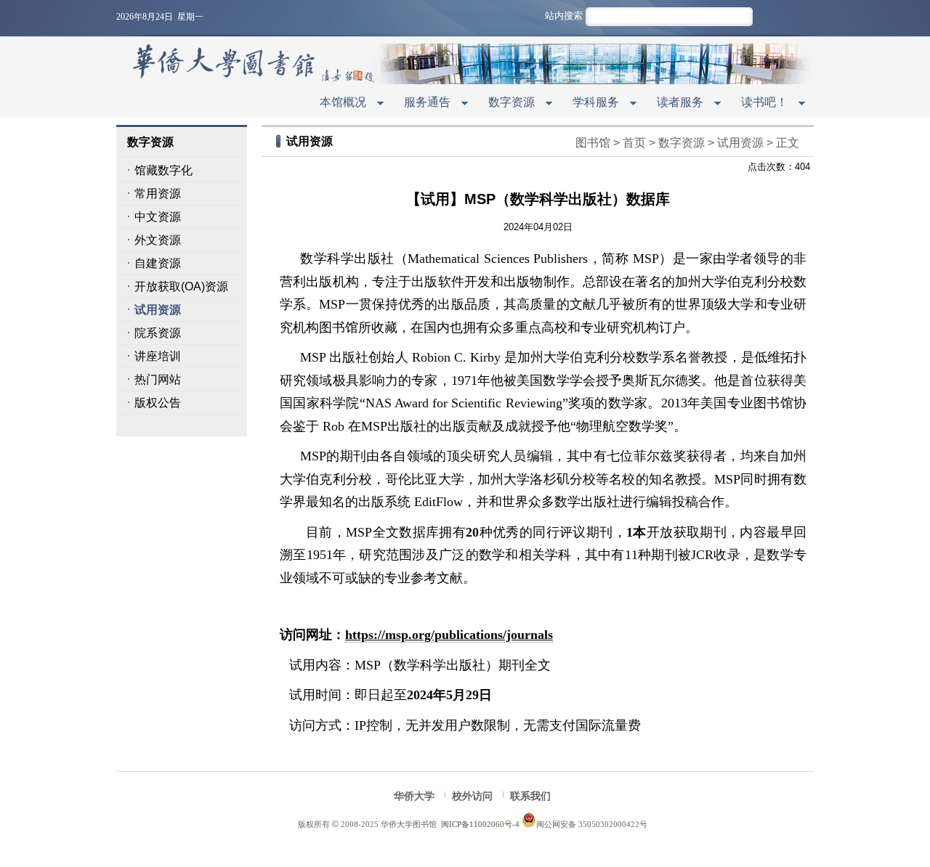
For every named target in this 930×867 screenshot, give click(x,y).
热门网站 (157, 379)
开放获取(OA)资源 (181, 286)
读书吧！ (758, 103)
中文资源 (157, 217)
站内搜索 (564, 15)
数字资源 (506, 103)
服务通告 (421, 103)
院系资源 (157, 333)
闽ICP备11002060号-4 (480, 824)
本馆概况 (337, 103)
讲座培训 (157, 356)
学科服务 (590, 103)
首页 (634, 143)
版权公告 (157, 402)
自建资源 (157, 263)
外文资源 (157, 240)
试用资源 (157, 310)
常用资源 (157, 193)
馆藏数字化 (163, 170)
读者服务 (674, 103)
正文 (787, 143)
